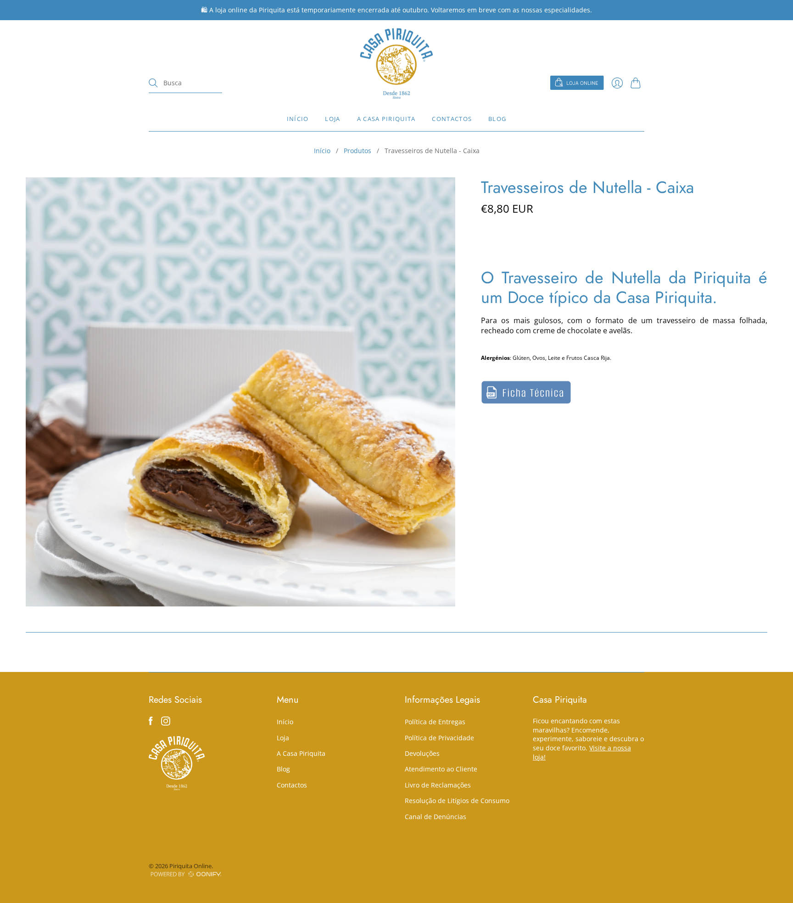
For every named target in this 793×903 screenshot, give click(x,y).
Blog (497, 119)
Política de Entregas (435, 721)
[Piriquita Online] (396, 63)
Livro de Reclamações (438, 785)
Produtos (357, 150)
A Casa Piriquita (386, 119)
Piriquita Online (190, 866)
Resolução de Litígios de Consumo (457, 800)
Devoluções (422, 753)
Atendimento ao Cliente (441, 769)
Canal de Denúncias (435, 816)
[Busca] (153, 83)
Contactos (452, 119)
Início (298, 119)
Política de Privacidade (439, 737)
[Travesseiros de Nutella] (526, 401)
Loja (332, 119)
